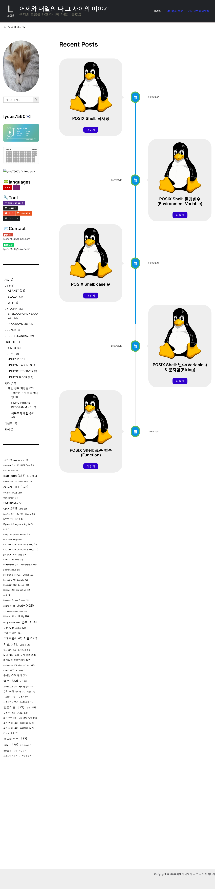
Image (17, 539)
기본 (30, 638)
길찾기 (25, 644)
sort (7, 595)
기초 (10, 644)
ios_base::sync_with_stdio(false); (20, 549)
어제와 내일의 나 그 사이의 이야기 (64, 8)
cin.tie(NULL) (12, 492)
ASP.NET (13, 290)
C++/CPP (11, 308)
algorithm (21, 460)
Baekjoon (14, 475)
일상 (7, 429)
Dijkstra (30, 514)
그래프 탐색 (12, 638)
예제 (31, 707)
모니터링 (21, 670)
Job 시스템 (19, 554)
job (7, 554)
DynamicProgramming (18, 524)
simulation (23, 590)
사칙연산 (26, 686)
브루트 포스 (10, 686)
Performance (10, 565)
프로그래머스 (11, 755)
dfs (19, 514)
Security (24, 585)
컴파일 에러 (10, 733)
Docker (10, 330)
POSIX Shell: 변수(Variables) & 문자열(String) (180, 367)
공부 (29, 622)
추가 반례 (10, 723)
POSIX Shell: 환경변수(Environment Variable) (179, 201)
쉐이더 (20, 692)
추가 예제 (10, 728)
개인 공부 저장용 (18, 388)
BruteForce (10, 481)
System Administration (15, 611)
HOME (157, 10)
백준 (10, 681)
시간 (31, 691)
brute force (25, 481)
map (19, 560)
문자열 (9, 675)
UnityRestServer (20, 371)
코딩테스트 (15, 739)
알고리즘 (13, 707)
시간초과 (9, 697)
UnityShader (17, 377)
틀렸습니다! (10, 751)
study (25, 606)
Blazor (13, 296)
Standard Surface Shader (16, 600)
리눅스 (8, 670)
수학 (8, 691)
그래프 (20, 628)
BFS (32, 475)
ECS (7, 529)
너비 (8, 655)
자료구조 (10, 718)
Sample (22, 580)
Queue (28, 575)
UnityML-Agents (20, 365)
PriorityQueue (28, 565)
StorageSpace (174, 10)
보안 (24, 681)
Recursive (9, 580)
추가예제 (27, 728)
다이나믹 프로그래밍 (17, 660)
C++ (20, 487)
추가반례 (27, 723)
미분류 (9, 423)
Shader (9, 590)
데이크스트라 (26, 665)
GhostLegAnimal (17, 336)
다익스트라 (10, 665)
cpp (10, 508)
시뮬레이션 (10, 702)
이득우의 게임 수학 (22, 413)
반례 (22, 675)
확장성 (26, 756)
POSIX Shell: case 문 (91, 284)
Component (10, 498)
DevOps (8, 514)
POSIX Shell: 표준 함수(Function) (91, 453)
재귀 (23, 718)
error (7, 539)
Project (11, 342)
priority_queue (11, 570)
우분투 (9, 713)
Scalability (10, 585)
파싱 (22, 751)
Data (23, 508)
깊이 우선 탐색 (21, 650)
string (9, 606)
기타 (7, 383)
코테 (10, 745)
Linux (8, 559)
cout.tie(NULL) (13, 503)
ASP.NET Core (25, 465)
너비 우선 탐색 (25, 655)
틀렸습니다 (26, 745)
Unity (9, 354)
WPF (11, 302)
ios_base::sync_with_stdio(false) (20, 544)
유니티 (22, 713)
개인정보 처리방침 (198, 10)
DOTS (8, 519)
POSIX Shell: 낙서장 (91, 118)
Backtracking (10, 470)
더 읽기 (91, 129)
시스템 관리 (26, 702)
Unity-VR (14, 359)
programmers (18, 323)
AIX (7, 279)
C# (6, 285)
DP (19, 519)
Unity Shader (11, 622)
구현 (8, 627)
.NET (7, 460)
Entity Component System (16, 534)
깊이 (7, 650)
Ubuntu (10, 348)
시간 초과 (22, 697)
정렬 (32, 718)
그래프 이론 (12, 633)
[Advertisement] (21, 811)
